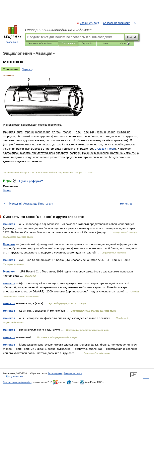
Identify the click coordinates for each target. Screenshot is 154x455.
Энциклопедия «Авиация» (41, 43)
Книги (105, 43)
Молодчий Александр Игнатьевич (31, 203)
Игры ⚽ (125, 43)
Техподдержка (55, 373)
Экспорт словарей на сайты (17, 382)
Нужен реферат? (31, 181)
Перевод (27, 69)
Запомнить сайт (89, 23)
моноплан (126, 203)
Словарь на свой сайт (116, 23)
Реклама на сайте (73, 373)
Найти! (131, 37)
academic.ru (12, 42)
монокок (9, 224)
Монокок (9, 244)
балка (7, 190)
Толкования (68, 43)
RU (134, 23)
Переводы (87, 43)
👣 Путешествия (14, 376)
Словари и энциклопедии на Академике (58, 30)
